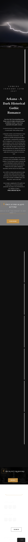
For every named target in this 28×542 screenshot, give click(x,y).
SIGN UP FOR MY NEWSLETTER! (14, 492)
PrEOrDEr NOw (14, 190)
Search (16, 529)
